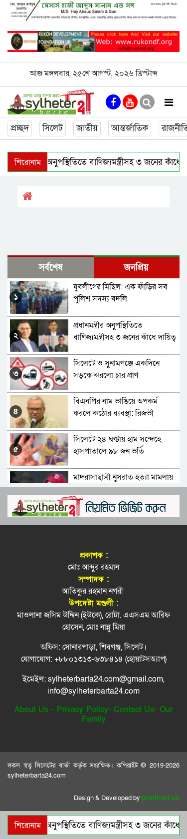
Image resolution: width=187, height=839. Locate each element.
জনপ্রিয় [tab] (136, 267)
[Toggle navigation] (169, 102)
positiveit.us (161, 798)
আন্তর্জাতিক (129, 128)
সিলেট (52, 128)
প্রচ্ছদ (19, 128)
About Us (31, 709)
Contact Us (134, 709)
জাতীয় (87, 128)
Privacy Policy (82, 709)
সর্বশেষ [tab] (50, 267)
